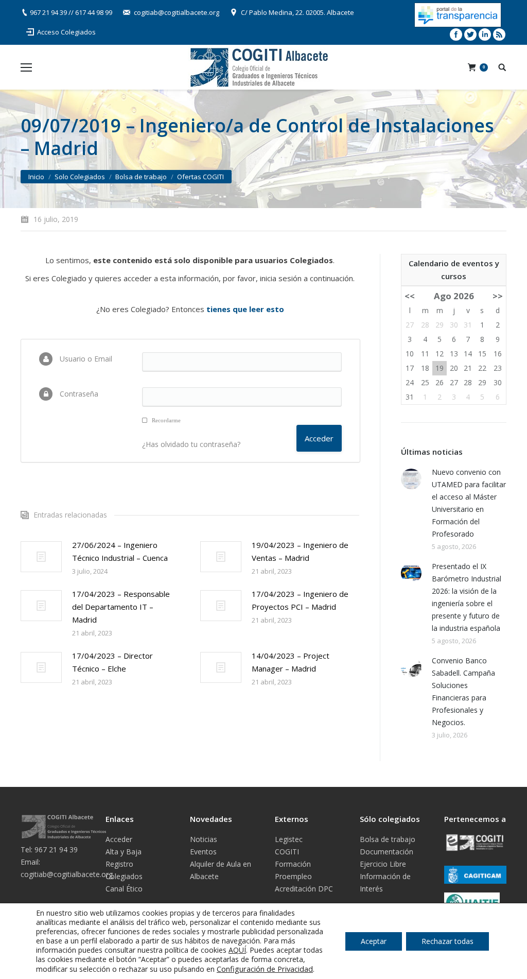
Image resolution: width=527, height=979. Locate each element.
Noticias (203, 839)
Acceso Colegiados (66, 32)
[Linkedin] (485, 34)
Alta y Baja (124, 851)
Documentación (386, 851)
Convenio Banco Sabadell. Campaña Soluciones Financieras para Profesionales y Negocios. (463, 691)
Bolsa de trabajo (141, 176)
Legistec (289, 839)
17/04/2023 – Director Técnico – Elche (112, 662)
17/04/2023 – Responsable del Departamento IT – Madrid (121, 607)
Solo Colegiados (80, 176)
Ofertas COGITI (200, 176)
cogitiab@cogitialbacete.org (176, 12)
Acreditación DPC (304, 889)
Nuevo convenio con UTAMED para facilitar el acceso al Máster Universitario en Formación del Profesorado (469, 503)
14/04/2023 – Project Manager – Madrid (290, 662)
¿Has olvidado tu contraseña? (191, 444)
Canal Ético (124, 889)
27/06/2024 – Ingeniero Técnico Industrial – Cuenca (120, 551)
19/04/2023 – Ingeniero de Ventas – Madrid (300, 551)
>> (498, 296)
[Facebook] (456, 34)
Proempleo (293, 876)
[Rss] (499, 34)
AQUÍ (237, 950)
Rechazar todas (447, 941)
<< (410, 296)
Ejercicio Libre (383, 864)
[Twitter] (470, 34)
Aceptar (374, 941)
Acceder (119, 839)
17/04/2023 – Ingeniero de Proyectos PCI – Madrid (300, 600)
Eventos (203, 851)
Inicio (36, 176)
